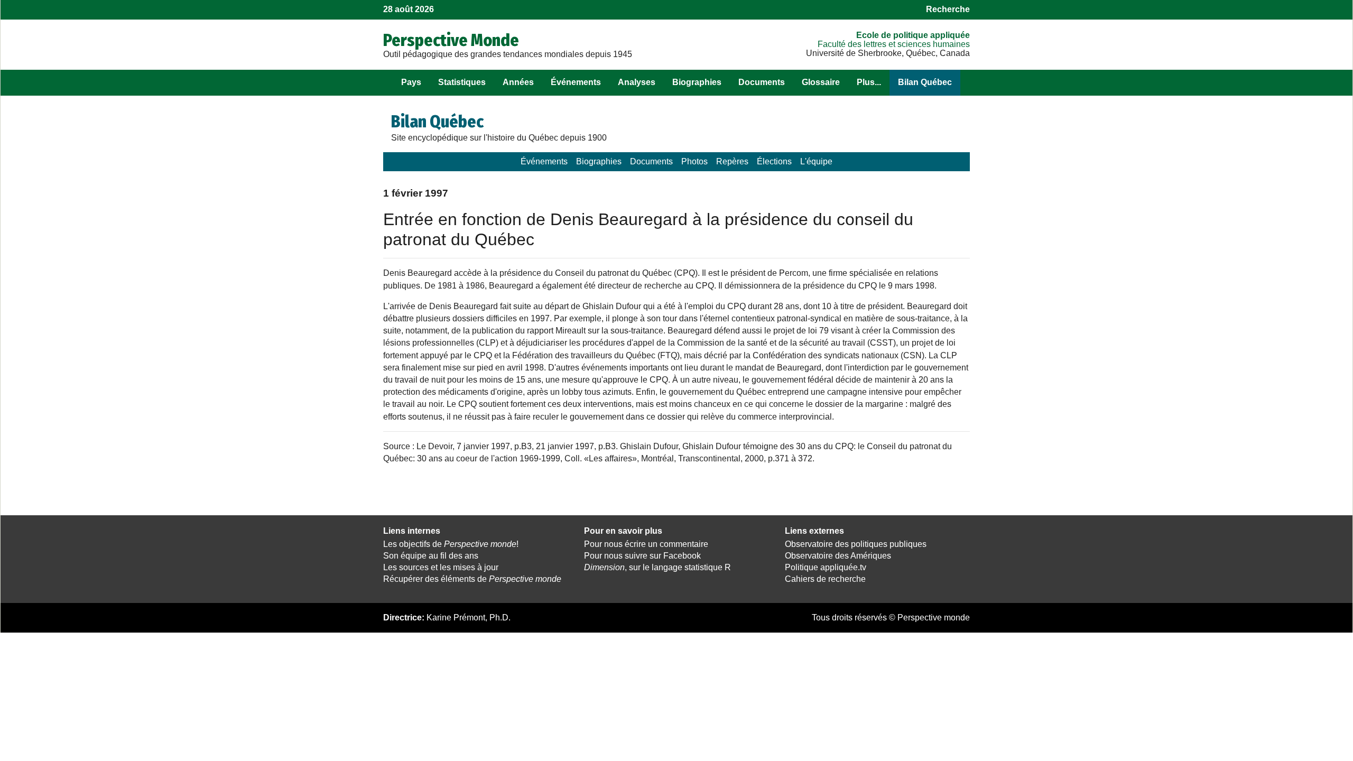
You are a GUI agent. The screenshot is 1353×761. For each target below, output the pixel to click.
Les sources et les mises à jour (440, 567)
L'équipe (816, 161)
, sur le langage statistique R (657, 567)
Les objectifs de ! (450, 544)
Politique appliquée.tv (825, 567)
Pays (411, 82)
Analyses (636, 82)
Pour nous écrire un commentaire (646, 544)
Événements (576, 82)
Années (518, 82)
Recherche (948, 9)
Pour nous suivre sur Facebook (642, 555)
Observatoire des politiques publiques (855, 544)
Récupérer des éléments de (472, 578)
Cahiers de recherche (825, 578)
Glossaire (821, 82)
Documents (761, 82)
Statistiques (462, 82)
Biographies (696, 82)
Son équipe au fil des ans (430, 555)
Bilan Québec (925, 82)
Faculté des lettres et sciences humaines (894, 44)
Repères (732, 161)
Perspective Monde (451, 40)
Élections (774, 161)
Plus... (869, 82)
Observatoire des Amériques (838, 555)
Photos (694, 161)
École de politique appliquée (913, 35)
